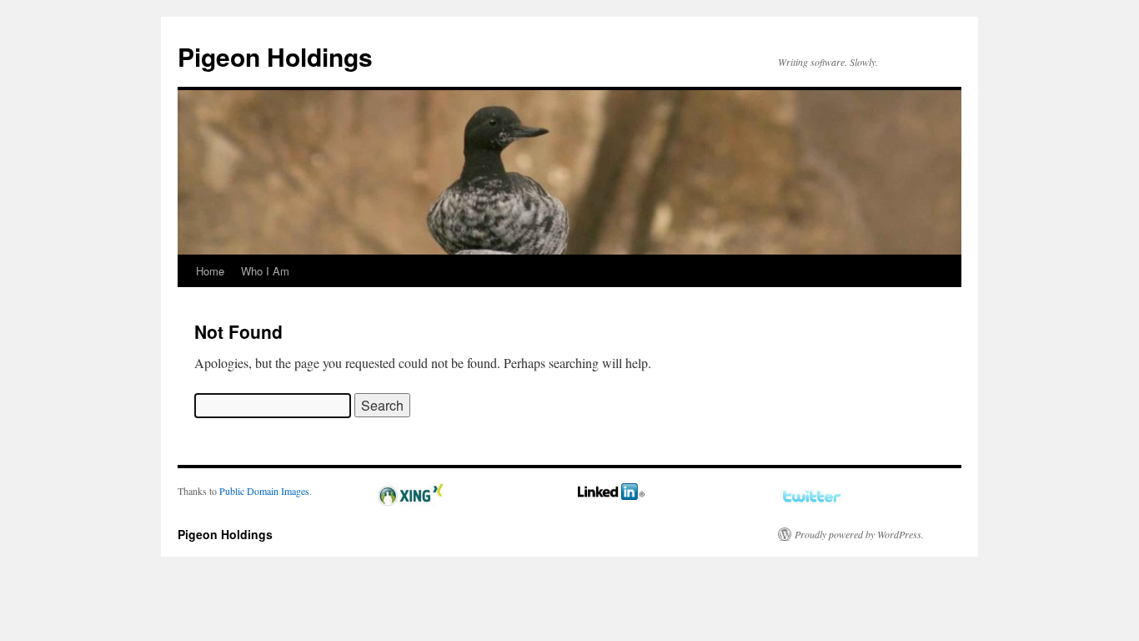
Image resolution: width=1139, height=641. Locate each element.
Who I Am (265, 271)
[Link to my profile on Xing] (411, 502)
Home (210, 271)
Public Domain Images (264, 490)
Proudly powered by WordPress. (859, 534)
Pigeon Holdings (275, 56)
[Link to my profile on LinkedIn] (611, 495)
